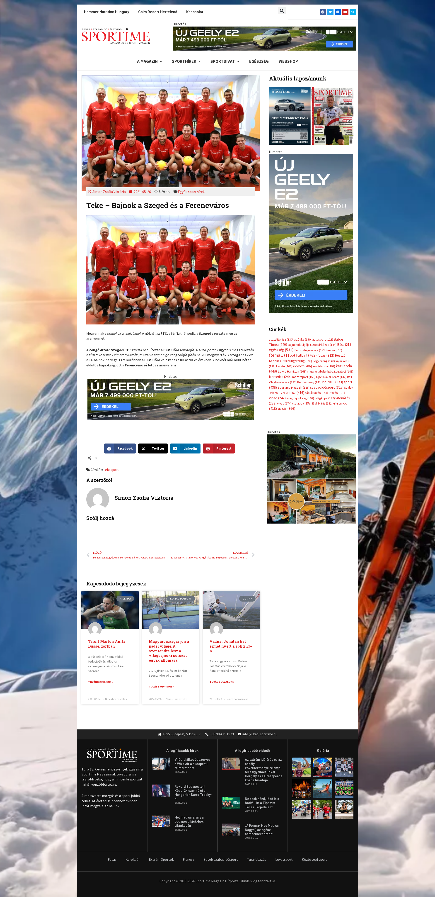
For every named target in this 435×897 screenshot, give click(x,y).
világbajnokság (300, 398)
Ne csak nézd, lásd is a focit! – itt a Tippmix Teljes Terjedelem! (262, 803)
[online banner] (311, 478)
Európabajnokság (310, 350)
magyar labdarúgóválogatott (330, 371)
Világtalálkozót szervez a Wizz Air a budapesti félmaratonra (192, 764)
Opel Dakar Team (331, 377)
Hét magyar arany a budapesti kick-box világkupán (189, 821)
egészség (281, 349)
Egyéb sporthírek (191, 191)
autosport (322, 339)
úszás (286, 408)
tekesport (111, 469)
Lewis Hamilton (292, 371)
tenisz (295, 392)
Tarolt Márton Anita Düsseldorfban (106, 643)
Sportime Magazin (293, 387)
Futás (112, 859)
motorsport (303, 377)
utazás (337, 393)
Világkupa (325, 398)
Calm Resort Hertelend (157, 12)
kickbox (302, 366)
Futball (306, 355)
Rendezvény (309, 382)
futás (325, 355)
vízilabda (302, 403)
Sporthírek (184, 61)
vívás (284, 403)
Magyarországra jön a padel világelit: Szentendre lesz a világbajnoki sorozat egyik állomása (169, 651)
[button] (282, 10)
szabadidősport (326, 387)
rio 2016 (332, 382)
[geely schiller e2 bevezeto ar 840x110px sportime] (264, 38)
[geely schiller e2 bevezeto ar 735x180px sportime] (170, 399)
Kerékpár (133, 859)
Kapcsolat (194, 12)
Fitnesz (188, 859)
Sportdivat (222, 61)
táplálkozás (316, 393)
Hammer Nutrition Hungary (106, 12)
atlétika (303, 339)
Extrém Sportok (161, 859)
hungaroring (300, 361)
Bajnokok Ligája (302, 345)
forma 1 (282, 355)
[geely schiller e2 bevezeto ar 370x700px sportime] (311, 233)
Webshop (288, 61)
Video (277, 398)
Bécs (345, 344)
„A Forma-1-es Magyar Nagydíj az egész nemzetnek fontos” (262, 830)
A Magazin (147, 61)
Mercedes (280, 377)
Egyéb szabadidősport (220, 859)
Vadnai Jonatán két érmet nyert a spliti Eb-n (231, 646)
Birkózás (326, 345)
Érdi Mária (322, 403)
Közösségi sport (314, 859)
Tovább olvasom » (100, 682)
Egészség (259, 61)
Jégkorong (324, 361)
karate (284, 366)
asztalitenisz (281, 339)
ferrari (334, 350)
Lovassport (284, 859)
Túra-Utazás (256, 859)
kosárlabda (324, 366)
